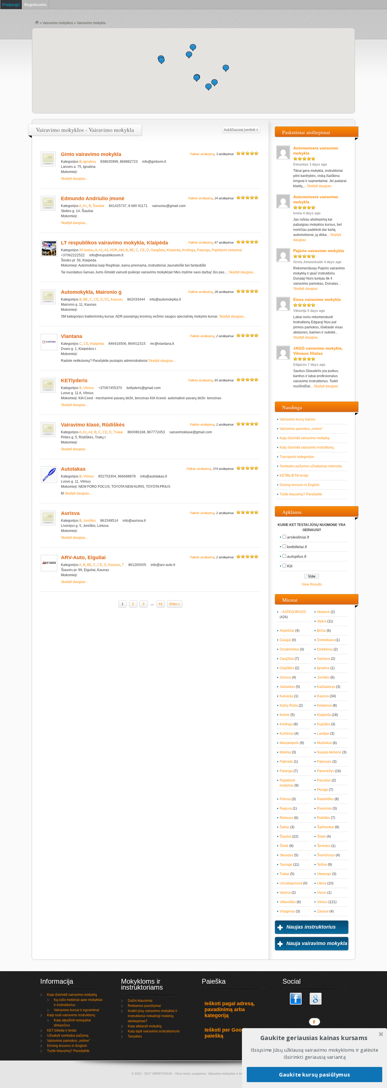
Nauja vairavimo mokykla (316, 943)
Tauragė (286, 865)
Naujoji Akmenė (329, 752)
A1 (85, 206)
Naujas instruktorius (311, 927)
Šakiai (284, 827)
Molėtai (285, 752)
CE (142, 250)
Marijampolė (289, 743)
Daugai (285, 640)
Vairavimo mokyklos (57, 23)
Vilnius (88, 388)
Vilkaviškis (288, 902)
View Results (312, 584)
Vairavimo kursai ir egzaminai (76, 1010)
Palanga (203, 250)
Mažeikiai (324, 743)
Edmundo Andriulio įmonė (92, 198)
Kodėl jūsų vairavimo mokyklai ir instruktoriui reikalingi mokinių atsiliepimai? (152, 1016)
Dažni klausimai (140, 1001)
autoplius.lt (296, 556)
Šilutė (284, 846)
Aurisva (70, 513)
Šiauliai (98, 206)
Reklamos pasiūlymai (144, 1006)
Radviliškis (325, 799)
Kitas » (174, 604)
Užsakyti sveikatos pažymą (67, 1036)
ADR (113, 250)
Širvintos (323, 846)
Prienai (285, 799)
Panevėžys (325, 771)
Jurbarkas (287, 687)
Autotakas (73, 469)
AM (121, 250)
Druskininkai (289, 649)
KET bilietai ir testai (61, 1030)
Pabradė (286, 762)
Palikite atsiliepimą (202, 154)
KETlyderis (74, 380)
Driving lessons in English (300, 485)
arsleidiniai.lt (298, 537)
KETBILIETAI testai (294, 476)
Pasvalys (324, 780)
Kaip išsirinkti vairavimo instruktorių (307, 447)
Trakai (118, 432)
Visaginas (287, 911)
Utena (321, 883)
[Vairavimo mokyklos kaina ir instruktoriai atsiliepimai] (37, 23)
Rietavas (286, 818)
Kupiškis (323, 724)
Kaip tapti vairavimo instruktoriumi (154, 1031)
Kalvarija (286, 696)
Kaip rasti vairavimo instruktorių (71, 1015)
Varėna (285, 893)
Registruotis (35, 4)
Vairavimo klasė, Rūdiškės (93, 425)
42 (161, 604)
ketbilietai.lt (297, 546)
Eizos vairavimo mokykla (317, 299)
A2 (106, 250)
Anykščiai (287, 631)
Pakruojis (324, 762)
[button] (225, 68)
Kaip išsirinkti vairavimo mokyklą (304, 438)
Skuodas (286, 855)
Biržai (321, 631)
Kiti (289, 566)
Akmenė (323, 612)
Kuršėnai (287, 734)
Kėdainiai (324, 705)
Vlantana (71, 336)
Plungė (322, 790)
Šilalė (321, 836)
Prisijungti (11, 4)
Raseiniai (324, 808)
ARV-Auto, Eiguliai (83, 557)
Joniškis (89, 521)
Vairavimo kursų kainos (297, 419)
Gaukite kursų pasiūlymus (314, 1074)
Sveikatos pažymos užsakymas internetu (311, 466)
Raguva (286, 808)
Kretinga (188, 250)
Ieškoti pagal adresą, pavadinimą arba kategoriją (230, 1009)
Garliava (323, 659)
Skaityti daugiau (319, 186)
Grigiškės (287, 668)
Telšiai (322, 865)
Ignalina (89, 162)
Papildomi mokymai (227, 250)
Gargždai (158, 250)
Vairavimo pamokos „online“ (301, 429)
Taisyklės (135, 1036)
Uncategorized (291, 883)
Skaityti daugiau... (74, 179)
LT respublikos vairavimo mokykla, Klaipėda (114, 243)
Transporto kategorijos (297, 457)
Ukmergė (324, 874)
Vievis (321, 893)
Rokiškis (323, 818)
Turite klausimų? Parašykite (301, 494)
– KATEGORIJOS (293, 612)
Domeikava (326, 640)
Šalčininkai (325, 827)
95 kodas (86, 250)
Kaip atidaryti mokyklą (144, 1026)
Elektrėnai (325, 649)
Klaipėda (173, 250)
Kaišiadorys (326, 687)
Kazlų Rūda (289, 705)
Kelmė (285, 715)
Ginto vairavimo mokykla (91, 154)
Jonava (285, 677)
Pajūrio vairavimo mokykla (318, 250)
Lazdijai (323, 734)
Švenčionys (326, 855)
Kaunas (117, 299)
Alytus (321, 621)
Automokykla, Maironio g (91, 292)
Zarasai (323, 911)
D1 (107, 299)
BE (131, 250)
